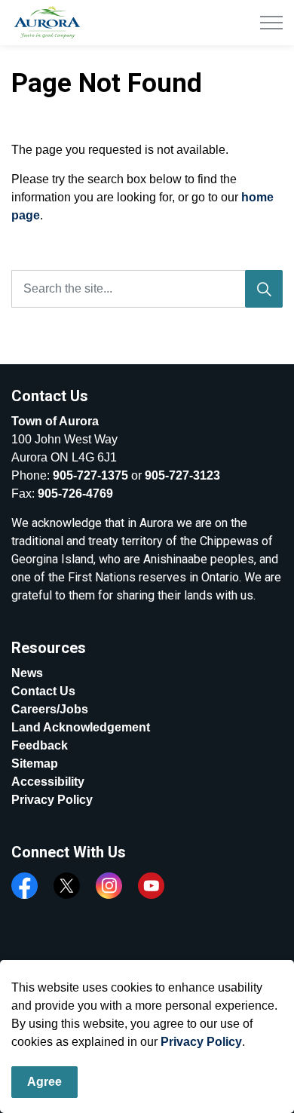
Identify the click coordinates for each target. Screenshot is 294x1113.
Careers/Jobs (49, 709)
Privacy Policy (201, 1041)
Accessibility (47, 781)
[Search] (264, 289)
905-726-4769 (75, 493)
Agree (44, 1081)
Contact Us (43, 691)
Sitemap (34, 763)
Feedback (39, 745)
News (27, 673)
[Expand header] (271, 22)
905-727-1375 (90, 475)
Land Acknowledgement (80, 727)
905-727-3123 (182, 475)
